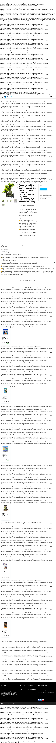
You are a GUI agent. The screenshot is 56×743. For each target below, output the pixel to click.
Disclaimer (30, 690)
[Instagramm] (41, 700)
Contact (21, 690)
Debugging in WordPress (13, 4)
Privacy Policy (30, 687)
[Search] (48, 96)
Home (21, 687)
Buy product (43, 189)
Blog (20, 689)
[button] (16, 182)
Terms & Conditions (32, 689)
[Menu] (2, 96)
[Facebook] (39, 700)
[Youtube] (43, 700)
